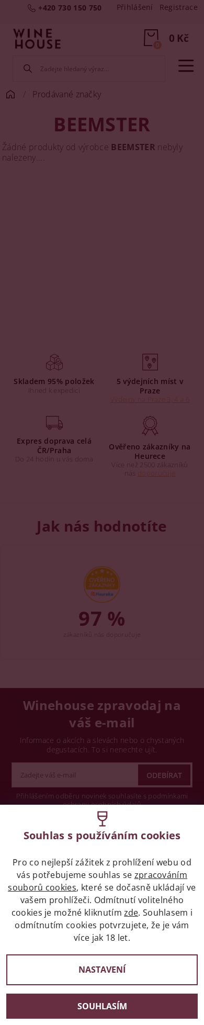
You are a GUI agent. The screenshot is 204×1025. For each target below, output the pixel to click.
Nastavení (102, 969)
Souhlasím (102, 1006)
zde (131, 912)
